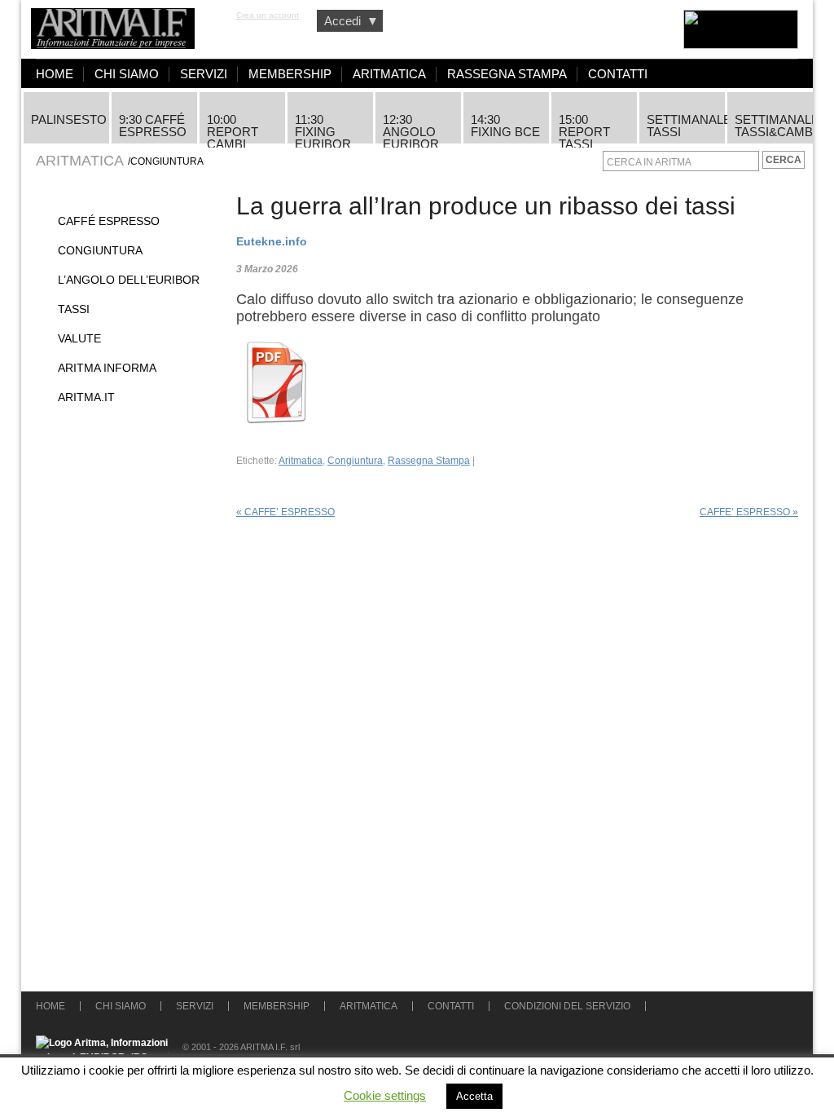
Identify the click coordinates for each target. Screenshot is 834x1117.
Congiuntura (100, 250)
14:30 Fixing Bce (505, 126)
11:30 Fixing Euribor (323, 128)
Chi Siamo (126, 74)
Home (54, 74)
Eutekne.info (271, 242)
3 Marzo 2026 (267, 269)
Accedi (352, 21)
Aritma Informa (107, 367)
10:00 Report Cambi (232, 128)
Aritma (121, 21)
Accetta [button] (474, 1096)
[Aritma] (712, 29)
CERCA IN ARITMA (649, 162)
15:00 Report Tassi (584, 128)
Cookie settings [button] (385, 1095)
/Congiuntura (166, 161)
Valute (79, 338)
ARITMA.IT (86, 397)
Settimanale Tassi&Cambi (774, 126)
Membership (289, 74)
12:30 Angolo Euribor (411, 128)
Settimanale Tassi (686, 126)
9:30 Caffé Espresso (153, 126)
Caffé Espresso (109, 220)
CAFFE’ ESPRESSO (285, 512)
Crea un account (267, 15)
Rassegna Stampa (507, 74)
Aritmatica (389, 74)
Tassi (74, 309)
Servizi (203, 74)
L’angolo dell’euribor (129, 279)
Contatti (617, 74)
